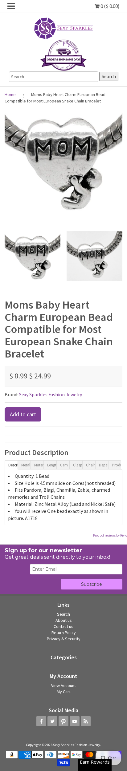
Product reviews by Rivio (110, 535)
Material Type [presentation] (38, 465)
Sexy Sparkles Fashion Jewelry (50, 394)
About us (63, 620)
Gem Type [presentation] (64, 465)
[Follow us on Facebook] (41, 721)
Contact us (63, 626)
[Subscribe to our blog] (86, 721)
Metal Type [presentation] (26, 465)
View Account (63, 685)
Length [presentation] (51, 465)
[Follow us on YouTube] (75, 721)
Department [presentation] (103, 465)
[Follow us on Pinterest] (63, 721)
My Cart (64, 691)
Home (10, 94)
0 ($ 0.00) (110, 6)
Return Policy (63, 632)
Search (63, 614)
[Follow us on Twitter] (52, 721)
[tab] (11, 464)
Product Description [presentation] (116, 465)
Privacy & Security (63, 638)
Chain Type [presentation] (90, 465)
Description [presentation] (13, 465)
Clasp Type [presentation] (77, 465)
